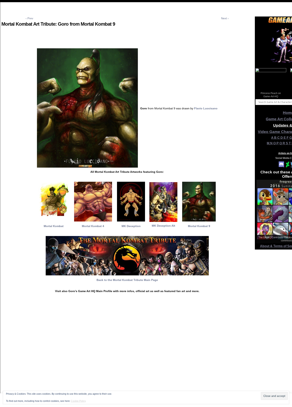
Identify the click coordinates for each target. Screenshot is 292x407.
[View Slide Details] (270, 83)
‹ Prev (29, 18)
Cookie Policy (78, 401)
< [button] (260, 83)
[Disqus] (127, 354)
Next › (225, 18)
